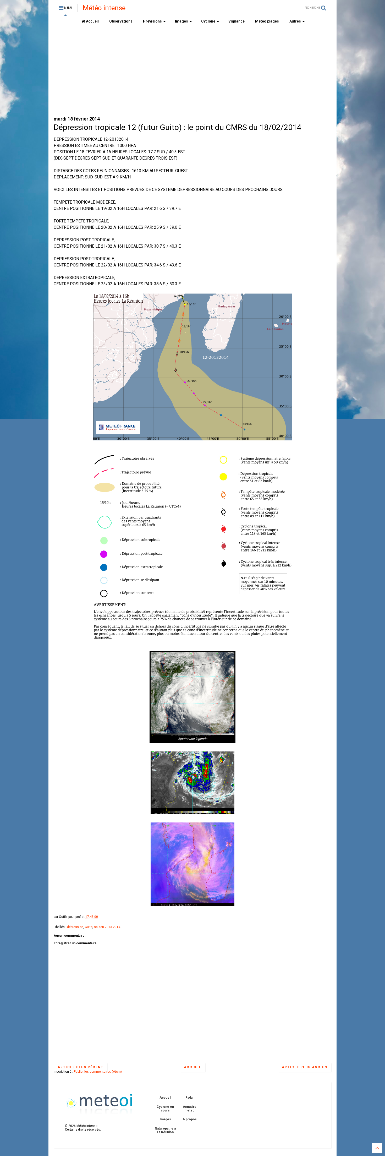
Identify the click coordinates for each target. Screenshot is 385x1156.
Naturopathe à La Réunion (165, 1130)
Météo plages (267, 21)
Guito (88, 927)
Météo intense (104, 8)
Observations (121, 21)
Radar (189, 1097)
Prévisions (152, 21)
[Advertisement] (192, 71)
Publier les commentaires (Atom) (98, 1071)
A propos (190, 1119)
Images (181, 21)
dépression (75, 927)
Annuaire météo (189, 1108)
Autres (295, 21)
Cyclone (208, 21)
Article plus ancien (304, 1067)
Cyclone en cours (165, 1108)
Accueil (92, 21)
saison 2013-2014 (107, 927)
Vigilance (236, 21)
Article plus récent (80, 1067)
